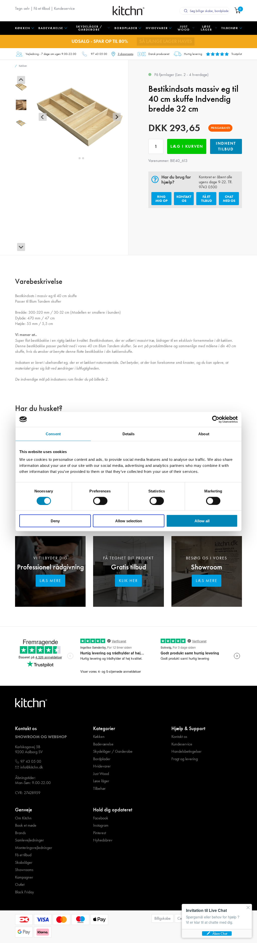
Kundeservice (64, 8)
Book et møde (25, 825)
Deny (55, 521)
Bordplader (101, 759)
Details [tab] (128, 434)
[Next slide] (21, 247)
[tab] (76, 158)
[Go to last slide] (21, 80)
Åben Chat (219, 933)
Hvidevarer (102, 766)
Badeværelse (103, 744)
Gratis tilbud (128, 567)
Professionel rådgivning (50, 567)
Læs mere (50, 580)
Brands (20, 833)
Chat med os (229, 198)
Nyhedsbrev (102, 840)
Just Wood (101, 773)
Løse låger (101, 781)
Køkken (99, 736)
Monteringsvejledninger (33, 847)
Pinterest (99, 833)
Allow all (202, 521)
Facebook (100, 818)
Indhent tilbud (226, 146)
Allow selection (128, 521)
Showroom (206, 567)
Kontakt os (183, 198)
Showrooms (24, 870)
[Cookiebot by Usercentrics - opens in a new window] (216, 419)
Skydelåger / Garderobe (113, 751)
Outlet (19, 884)
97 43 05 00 (99, 54)
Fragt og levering (184, 759)
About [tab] (203, 434)
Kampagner (24, 877)
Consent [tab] (53, 434)
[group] (21, 87)
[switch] (100, 501)
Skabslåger (23, 862)
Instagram (100, 825)
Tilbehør (99, 788)
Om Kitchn (23, 818)
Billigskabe (162, 918)
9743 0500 (208, 187)
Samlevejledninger (29, 840)
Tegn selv (22, 8)
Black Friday (24, 892)
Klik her (128, 580)
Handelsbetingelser (186, 751)
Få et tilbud (42, 8)
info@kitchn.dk (31, 767)
